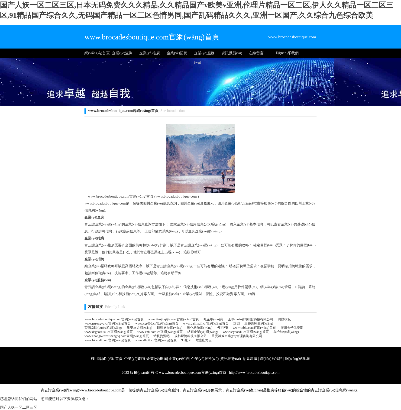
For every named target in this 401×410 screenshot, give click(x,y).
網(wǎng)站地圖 (297, 359)
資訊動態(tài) (231, 53)
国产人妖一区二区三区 (18, 407)
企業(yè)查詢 (122, 53)
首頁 (119, 359)
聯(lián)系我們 (287, 53)
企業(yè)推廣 (149, 53)
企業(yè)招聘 (177, 53)
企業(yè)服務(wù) (204, 54)
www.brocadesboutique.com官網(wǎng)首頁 (114, 319)
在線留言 (256, 53)
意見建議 (250, 359)
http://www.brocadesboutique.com (253, 372)
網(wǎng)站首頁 (97, 53)
